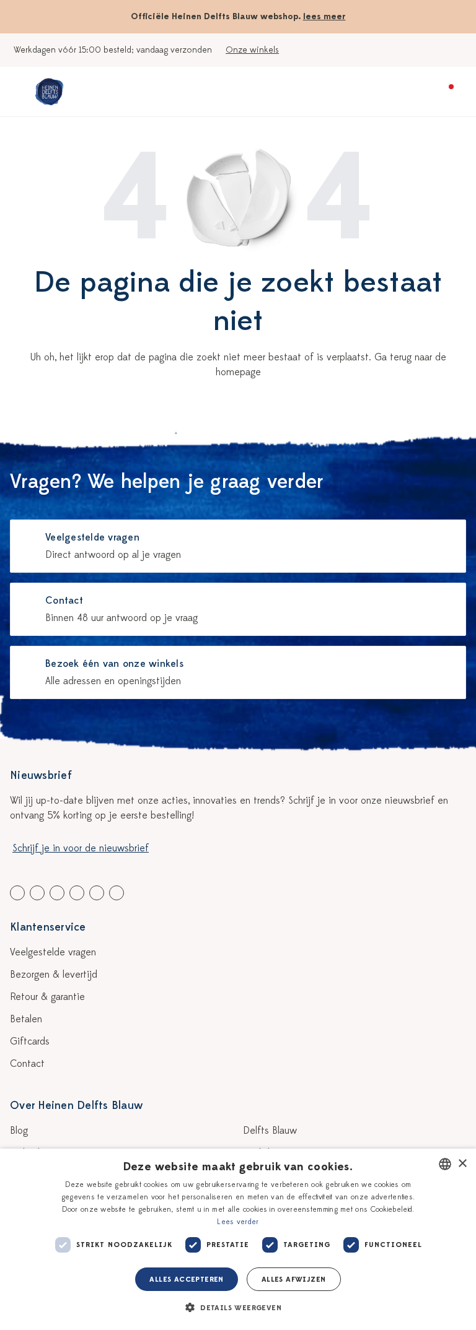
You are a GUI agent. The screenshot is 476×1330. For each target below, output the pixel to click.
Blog (19, 1130)
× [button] (462, 1163)
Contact (27, 1064)
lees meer (324, 16)
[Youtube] (37, 892)
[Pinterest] (96, 892)
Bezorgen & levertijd (53, 974)
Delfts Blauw (270, 1130)
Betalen (26, 1019)
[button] (238, 1307)
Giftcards (30, 1041)
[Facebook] (17, 892)
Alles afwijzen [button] (294, 1279)
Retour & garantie (47, 997)
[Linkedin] (57, 892)
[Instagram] (116, 892)
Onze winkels (252, 50)
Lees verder (237, 1222)
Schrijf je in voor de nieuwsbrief (80, 848)
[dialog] (238, 1239)
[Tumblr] (76, 892)
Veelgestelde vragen (53, 952)
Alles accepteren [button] (186, 1279)
